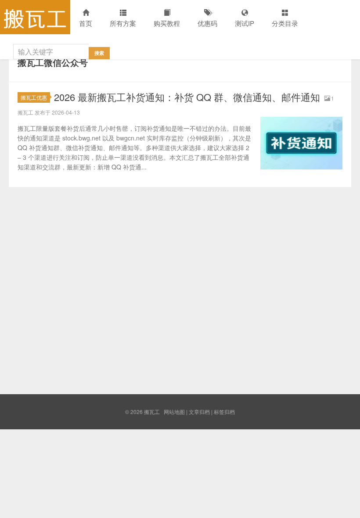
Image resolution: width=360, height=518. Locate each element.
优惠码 (207, 23)
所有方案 (123, 23)
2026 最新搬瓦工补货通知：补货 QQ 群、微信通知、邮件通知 (187, 97)
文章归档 (199, 411)
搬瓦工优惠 (34, 97)
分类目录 (285, 23)
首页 (85, 23)
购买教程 (167, 23)
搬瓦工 (35, 17)
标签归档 (224, 411)
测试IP (244, 23)
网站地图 (174, 411)
